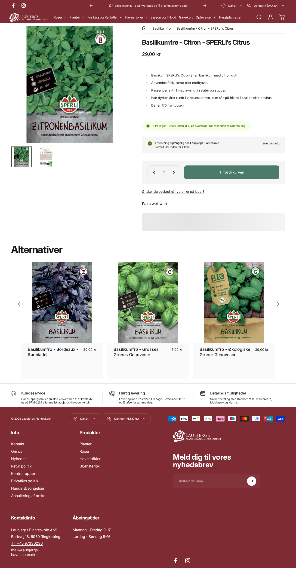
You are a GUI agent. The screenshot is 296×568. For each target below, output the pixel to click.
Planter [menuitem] (74, 17)
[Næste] (205, 5)
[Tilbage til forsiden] (144, 28)
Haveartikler (90, 458)
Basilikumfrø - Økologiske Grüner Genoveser (225, 352)
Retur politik (21, 466)
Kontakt (17, 444)
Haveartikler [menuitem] (134, 17)
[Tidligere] (91, 5)
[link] (92, 530)
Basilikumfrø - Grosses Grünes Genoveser (136, 352)
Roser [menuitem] (58, 17)
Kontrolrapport (24, 473)
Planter (86, 444)
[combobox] (232, 5)
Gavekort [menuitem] (186, 17)
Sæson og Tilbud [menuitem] (163, 17)
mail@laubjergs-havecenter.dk (69, 402)
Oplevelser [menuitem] (204, 17)
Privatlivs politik (24, 481)
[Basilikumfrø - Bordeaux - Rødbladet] (62, 302)
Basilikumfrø (161, 28)
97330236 (35, 402)
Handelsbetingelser (27, 488)
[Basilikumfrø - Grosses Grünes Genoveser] (147, 302)
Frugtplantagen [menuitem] (230, 17)
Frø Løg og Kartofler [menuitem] (102, 17)
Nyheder (18, 458)
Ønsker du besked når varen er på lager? (173, 191)
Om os (16, 451)
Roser (84, 451)
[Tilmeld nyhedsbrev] (251, 481)
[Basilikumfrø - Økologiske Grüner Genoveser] (233, 302)
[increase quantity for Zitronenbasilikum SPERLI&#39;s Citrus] (175, 172)
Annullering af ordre (28, 495)
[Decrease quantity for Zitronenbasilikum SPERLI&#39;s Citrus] (153, 172)
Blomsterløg (90, 466)
